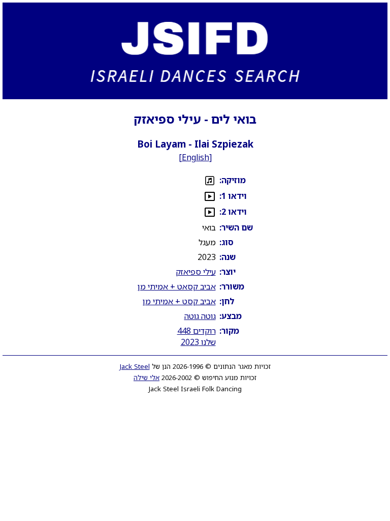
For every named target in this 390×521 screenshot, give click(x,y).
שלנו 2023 (198, 342)
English (195, 157)
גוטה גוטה (200, 316)
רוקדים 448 (196, 330)
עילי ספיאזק (196, 271)
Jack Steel (135, 366)
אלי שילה (146, 377)
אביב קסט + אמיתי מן (179, 301)
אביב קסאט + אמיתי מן (177, 286)
